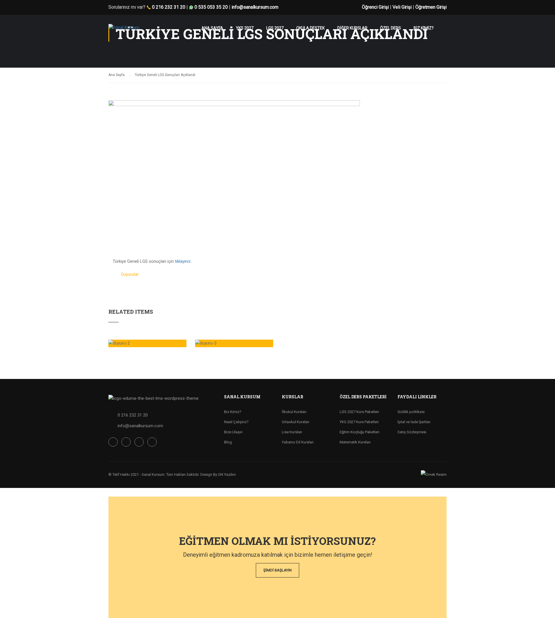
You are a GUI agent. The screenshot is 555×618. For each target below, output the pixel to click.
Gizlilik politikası (411, 412)
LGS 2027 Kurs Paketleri (359, 412)
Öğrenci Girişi (375, 7)
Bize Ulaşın (233, 432)
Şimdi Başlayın (277, 570)
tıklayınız (183, 261)
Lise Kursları (292, 432)
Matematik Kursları (355, 442)
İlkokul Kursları (294, 412)
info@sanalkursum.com (255, 7)
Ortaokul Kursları (295, 422)
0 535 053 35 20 (211, 7)
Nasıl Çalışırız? (236, 422)
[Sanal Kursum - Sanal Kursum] (130, 30)
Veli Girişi (402, 7)
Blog (228, 442)
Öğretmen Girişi (431, 7)
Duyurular (130, 274)
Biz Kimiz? (232, 412)
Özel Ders (390, 28)
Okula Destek (310, 28)
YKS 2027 (245, 28)
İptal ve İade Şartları (413, 422)
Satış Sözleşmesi (411, 432)
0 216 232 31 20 (168, 7)
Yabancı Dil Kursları (298, 442)
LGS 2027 (275, 28)
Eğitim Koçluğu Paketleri (359, 432)
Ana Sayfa (212, 28)
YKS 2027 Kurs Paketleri (359, 422)
